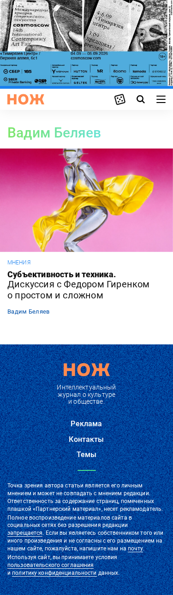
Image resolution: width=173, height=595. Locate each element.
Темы (87, 454)
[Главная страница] (25, 99)
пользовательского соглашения (50, 565)
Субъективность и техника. (78, 285)
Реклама (86, 423)
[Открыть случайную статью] (120, 99)
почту (135, 548)
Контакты (86, 439)
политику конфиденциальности (54, 573)
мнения (18, 262)
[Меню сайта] (161, 99)
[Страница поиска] (140, 99)
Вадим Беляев (28, 311)
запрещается (24, 533)
